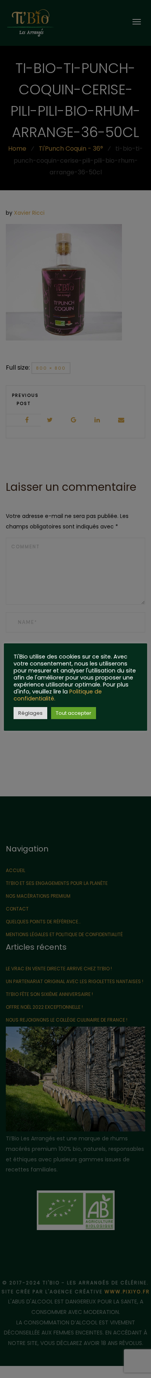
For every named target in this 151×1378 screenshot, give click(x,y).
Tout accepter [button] (73, 713)
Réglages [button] (30, 713)
